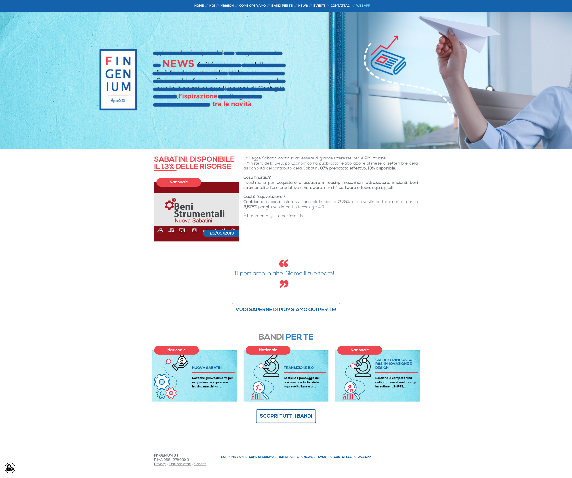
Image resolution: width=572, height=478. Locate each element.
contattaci (341, 6)
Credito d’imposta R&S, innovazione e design (393, 364)
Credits (200, 464)
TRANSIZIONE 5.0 (299, 368)
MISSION (227, 6)
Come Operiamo (252, 6)
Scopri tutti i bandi (286, 416)
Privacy (160, 464)
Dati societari (180, 464)
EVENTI (319, 6)
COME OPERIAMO (261, 457)
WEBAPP (363, 6)
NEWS (303, 6)
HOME (199, 6)
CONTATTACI (343, 457)
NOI (212, 6)
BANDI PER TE (282, 6)
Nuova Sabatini (207, 368)
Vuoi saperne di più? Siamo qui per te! (286, 310)
